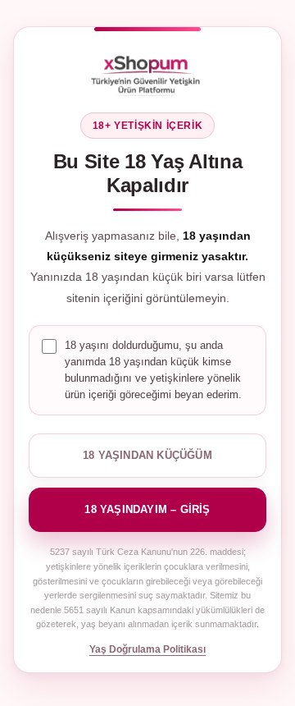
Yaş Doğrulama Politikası (147, 649)
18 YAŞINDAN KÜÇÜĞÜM (147, 455)
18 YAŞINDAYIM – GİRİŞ (147, 509)
